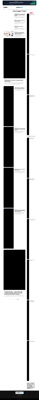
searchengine (29, 386)
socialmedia (29, 387)
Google (33, 383)
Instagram (32, 384)
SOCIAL (20, 9)
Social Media (32, 387)
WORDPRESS (26, 9)
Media (31, 385)
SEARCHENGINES (16, 9)
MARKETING (10, 9)
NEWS (12, 9)
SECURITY (23, 9)
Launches (34, 384)
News (34, 385)
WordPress (28, 388)
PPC (13, 9)
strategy (34, 387)
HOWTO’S (28, 9)
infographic (29, 384)
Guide (27, 384)
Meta (32, 385)
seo (31, 386)
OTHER (30, 9)
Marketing (29, 385)
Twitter (28, 388)
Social (34, 386)
